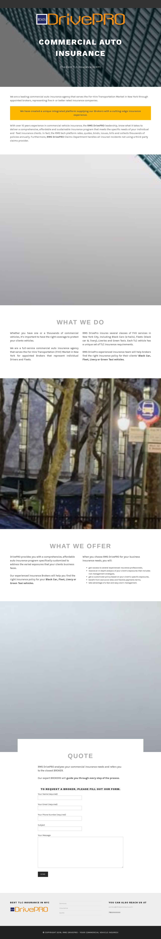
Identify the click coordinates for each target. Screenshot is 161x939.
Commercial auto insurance (80, 48)
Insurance (63, 908)
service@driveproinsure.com (121, 907)
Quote (61, 913)
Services (63, 903)
